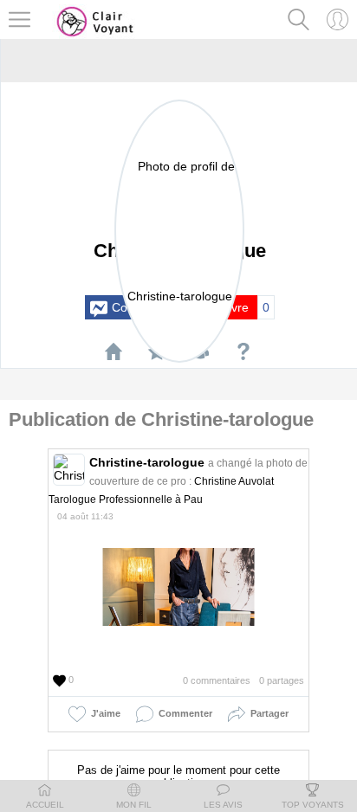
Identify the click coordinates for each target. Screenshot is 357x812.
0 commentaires (216, 680)
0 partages (281, 680)
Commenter (182, 713)
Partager (267, 713)
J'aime (103, 713)
